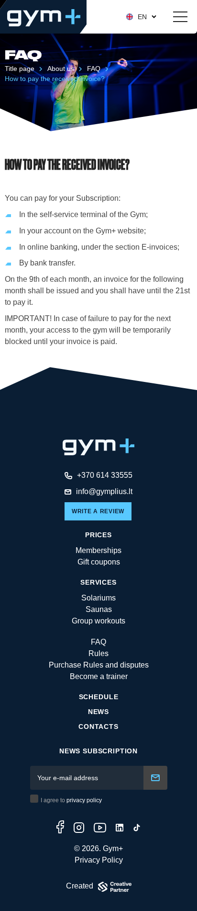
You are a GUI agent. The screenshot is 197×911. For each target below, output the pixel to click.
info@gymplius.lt (104, 491)
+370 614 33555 (104, 475)
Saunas (99, 609)
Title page (19, 68)
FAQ (93, 68)
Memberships (98, 550)
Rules (98, 653)
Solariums (98, 598)
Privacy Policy (99, 860)
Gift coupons (98, 562)
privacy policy (84, 800)
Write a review (98, 511)
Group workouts (98, 621)
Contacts (98, 726)
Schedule (99, 697)
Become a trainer (99, 676)
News (98, 711)
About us (60, 68)
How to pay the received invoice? (55, 78)
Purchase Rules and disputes (99, 665)
